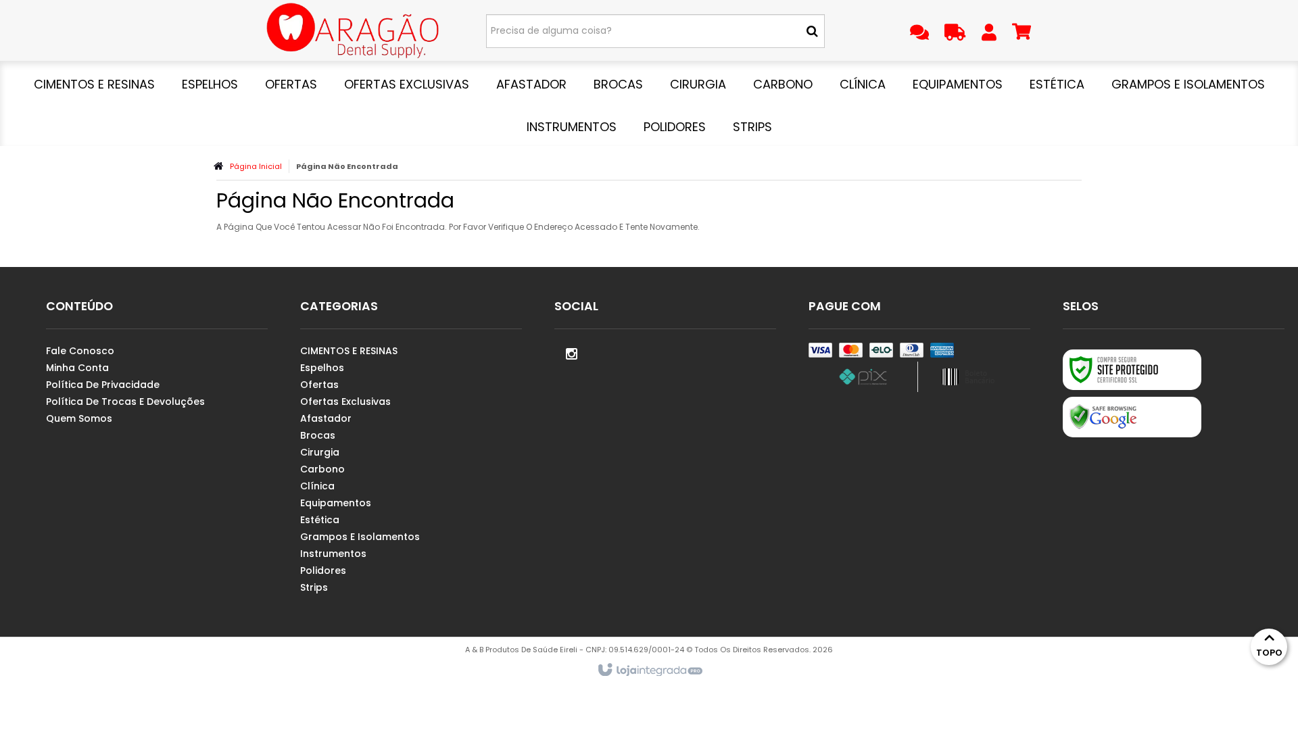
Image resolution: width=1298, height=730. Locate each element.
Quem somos (79, 418)
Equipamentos (335, 503)
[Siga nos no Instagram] (571, 353)
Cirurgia (319, 452)
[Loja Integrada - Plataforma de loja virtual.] (649, 670)
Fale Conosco (80, 351)
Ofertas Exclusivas (345, 401)
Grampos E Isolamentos (360, 536)
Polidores (323, 570)
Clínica (317, 486)
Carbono (322, 469)
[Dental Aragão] (352, 30)
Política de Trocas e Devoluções (125, 401)
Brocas (317, 435)
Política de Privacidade (103, 384)
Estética (319, 520)
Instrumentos (333, 553)
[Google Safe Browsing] (1132, 417)
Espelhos (322, 367)
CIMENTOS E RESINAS (349, 351)
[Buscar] (812, 31)
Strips (314, 587)
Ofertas (319, 384)
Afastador (326, 418)
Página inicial (256, 166)
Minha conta (77, 367)
